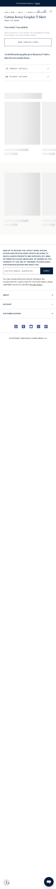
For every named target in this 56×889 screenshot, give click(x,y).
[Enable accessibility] (6, 882)
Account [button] (7, 304)
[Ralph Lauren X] (38, 326)
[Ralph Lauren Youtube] (31, 326)
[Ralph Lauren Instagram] (16, 326)
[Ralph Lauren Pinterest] (46, 326)
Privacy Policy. (36, 284)
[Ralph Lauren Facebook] (23, 326)
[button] (39, 11)
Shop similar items (28, 42)
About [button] (6, 294)
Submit (46, 271)
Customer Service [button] (12, 313)
